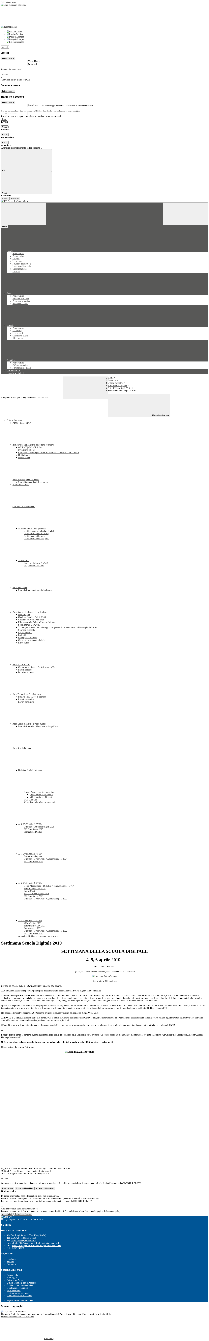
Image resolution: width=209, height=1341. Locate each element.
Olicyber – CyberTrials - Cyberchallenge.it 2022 (45, 931)
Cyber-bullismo (25, 632)
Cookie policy (13, 1275)
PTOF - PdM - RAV (22, 423)
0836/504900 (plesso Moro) (23, 1240)
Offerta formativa (115, 383)
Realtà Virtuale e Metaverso (36, 893)
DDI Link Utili (30, 799)
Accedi (5, 47)
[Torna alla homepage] (104, 201)
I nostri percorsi (25, 670)
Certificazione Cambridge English (39, 531)
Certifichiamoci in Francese (36, 533)
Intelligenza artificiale (27, 637)
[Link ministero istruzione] (13, 5)
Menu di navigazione (160, 415)
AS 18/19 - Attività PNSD (120, 388)
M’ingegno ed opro (27, 450)
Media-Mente (24, 457)
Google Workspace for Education (39, 792)
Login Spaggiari (74, 111)
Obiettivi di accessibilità (17, 1288)
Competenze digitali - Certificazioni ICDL (37, 667)
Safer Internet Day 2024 (34, 888)
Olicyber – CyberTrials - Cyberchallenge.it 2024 (45, 859)
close (4, 227)
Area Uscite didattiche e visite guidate (30, 724)
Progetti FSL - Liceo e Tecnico (32, 697)
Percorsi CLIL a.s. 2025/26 (36, 563)
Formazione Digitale (33, 832)
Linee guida (23, 642)
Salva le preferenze (23, 1214)
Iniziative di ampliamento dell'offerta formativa (34, 445)
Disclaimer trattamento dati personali (17, 1316)
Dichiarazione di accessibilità (20, 1285)
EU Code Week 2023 (33, 896)
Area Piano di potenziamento (26, 479)
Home (110, 378)
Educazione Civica (21, 484)
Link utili (22, 635)
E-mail (31, 105)
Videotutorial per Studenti (41, 794)
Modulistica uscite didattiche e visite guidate (38, 726)
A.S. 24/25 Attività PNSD (30, 854)
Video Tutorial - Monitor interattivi (39, 802)
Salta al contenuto (9, 2)
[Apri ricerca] (185, 214)
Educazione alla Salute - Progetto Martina (36, 622)
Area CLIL (23, 560)
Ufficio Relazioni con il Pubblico (21, 1283)
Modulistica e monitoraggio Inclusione (35, 590)
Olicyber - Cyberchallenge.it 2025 (39, 827)
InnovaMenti (29, 891)
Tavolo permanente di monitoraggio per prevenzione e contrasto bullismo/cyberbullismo (57, 627)
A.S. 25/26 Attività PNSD (30, 824)
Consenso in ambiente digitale (31, 640)
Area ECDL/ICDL (21, 664)
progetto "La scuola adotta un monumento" (111, 1035)
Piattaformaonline (26, 699)
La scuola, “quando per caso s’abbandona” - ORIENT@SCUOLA (48, 452)
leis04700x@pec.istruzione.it (36, 1245)
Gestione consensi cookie (18, 1293)
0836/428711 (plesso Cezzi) (23, 1238)
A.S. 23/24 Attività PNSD (30, 883)
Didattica (112, 380)
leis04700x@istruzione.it (36, 1243)
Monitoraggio (24, 614)
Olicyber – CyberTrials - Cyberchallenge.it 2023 (45, 898)
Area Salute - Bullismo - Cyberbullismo (31, 612)
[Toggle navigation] (23, 214)
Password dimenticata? (11, 69)
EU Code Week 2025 (33, 829)
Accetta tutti (45, 1188)
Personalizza (7, 1188)
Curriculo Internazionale (24, 506)
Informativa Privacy (16, 1280)
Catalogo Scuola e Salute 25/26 (32, 617)
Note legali (12, 1277)
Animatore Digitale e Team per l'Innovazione (38, 936)
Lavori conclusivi (26, 702)
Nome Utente (34, 61)
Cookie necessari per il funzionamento (18, 1208)
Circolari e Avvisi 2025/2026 (31, 619)
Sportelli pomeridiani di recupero (33, 482)
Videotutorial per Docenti (41, 797)
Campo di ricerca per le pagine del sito (18, 397)
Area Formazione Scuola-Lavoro (28, 694)
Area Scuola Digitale (117, 385)
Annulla (5, 198)
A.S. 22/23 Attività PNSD (30, 920)
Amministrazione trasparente (19, 1295)
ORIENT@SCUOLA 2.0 (30, 447)
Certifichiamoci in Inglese (35, 536)
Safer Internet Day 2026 (29, 625)
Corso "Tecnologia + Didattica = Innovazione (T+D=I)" (49, 886)
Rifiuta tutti (24, 1188)
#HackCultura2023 (32, 923)
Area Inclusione (20, 587)
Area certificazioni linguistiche (32, 528)
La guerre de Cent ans (34, 565)
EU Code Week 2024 (33, 861)
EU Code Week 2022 (33, 933)
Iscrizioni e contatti (26, 672)
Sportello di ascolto (26, 630)
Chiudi (4, 127)
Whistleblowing (14, 1290)
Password (32, 64)
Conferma (15, 198)
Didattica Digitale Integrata (30, 770)
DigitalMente (24, 455)
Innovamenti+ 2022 (33, 928)
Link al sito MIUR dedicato (104, 981)
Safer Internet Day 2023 (34, 925)
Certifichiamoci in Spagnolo (36, 538)
